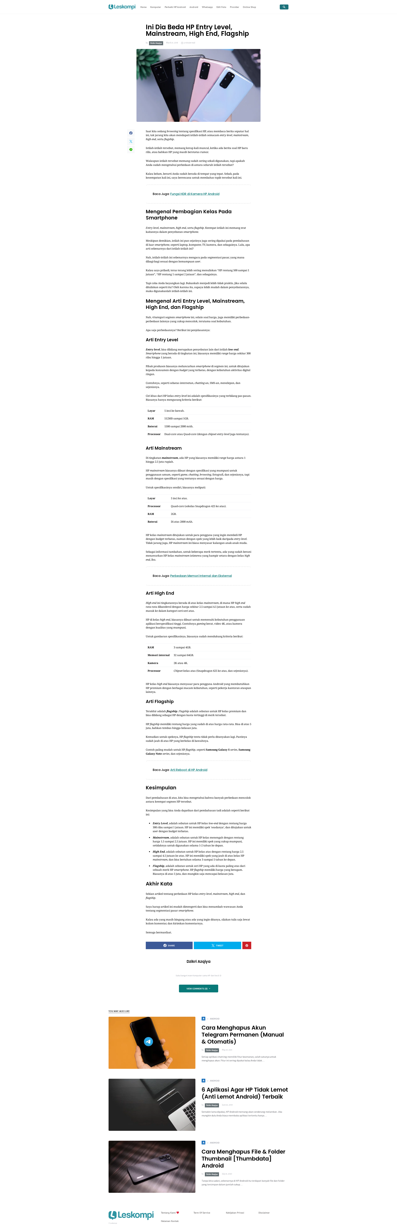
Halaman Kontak (170, 1221)
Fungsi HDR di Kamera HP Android (194, 194)
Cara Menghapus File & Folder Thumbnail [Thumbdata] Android (243, 1159)
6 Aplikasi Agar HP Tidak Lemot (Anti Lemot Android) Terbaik (245, 1093)
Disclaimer (264, 1212)
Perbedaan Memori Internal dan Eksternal (201, 576)
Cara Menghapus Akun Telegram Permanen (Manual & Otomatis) (243, 1035)
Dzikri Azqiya (156, 43)
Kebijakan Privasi (235, 1212)
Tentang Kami (168, 1212)
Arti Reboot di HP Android (188, 770)
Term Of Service (202, 1212)
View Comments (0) (197, 988)
